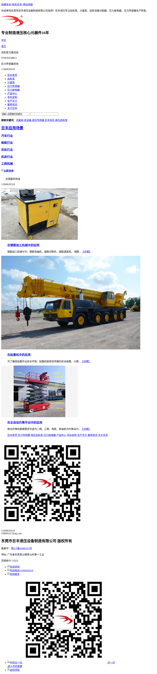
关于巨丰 (12, 108)
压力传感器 (13, 86)
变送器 (28, 120)
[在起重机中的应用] (70, 348)
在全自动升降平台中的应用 (24, 422)
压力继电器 (13, 90)
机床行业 (7, 156)
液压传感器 (38, 120)
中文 (3, 40)
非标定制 (12, 97)
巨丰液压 (50, 120)
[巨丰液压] (12, 24)
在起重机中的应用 (19, 354)
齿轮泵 (11, 79)
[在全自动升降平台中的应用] (39, 416)
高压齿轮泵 (61, 120)
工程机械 (7, 163)
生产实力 (12, 101)
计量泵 (11, 82)
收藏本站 (6, 4)
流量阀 (20, 120)
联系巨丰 (17, 4)
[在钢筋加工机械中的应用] (39, 239)
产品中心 (12, 93)
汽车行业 (7, 135)
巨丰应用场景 (12, 128)
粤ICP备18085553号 (21, 548)
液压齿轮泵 (37, 435)
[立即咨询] (7, 170)
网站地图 (28, 4)
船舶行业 (7, 142)
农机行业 (7, 149)
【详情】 (86, 251)
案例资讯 (12, 104)
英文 (3, 46)
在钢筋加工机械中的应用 (23, 245)
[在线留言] (13, 574)
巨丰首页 (12, 75)
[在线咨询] (13, 566)
